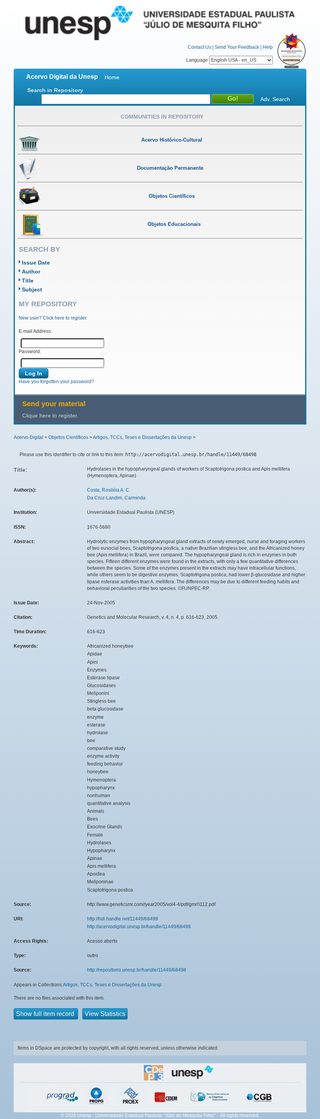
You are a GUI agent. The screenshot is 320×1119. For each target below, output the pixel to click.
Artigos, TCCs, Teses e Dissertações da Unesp (142, 437)
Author (31, 271)
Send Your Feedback (237, 47)
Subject (32, 289)
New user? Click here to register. (53, 318)
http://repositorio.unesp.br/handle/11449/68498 (136, 970)
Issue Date (36, 262)
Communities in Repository (162, 117)
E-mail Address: (35, 331)
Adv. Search (275, 99)
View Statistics (105, 1014)
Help (268, 47)
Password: (30, 351)
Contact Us (199, 47)
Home (112, 77)
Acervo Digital (28, 437)
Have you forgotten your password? (56, 381)
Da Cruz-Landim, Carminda (116, 498)
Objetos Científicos (68, 437)
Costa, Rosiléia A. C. (108, 490)
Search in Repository (55, 90)
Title (28, 280)
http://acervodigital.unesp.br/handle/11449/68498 (139, 926)
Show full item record (46, 1014)
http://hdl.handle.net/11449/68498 (122, 919)
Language (197, 60)
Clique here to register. (50, 415)
